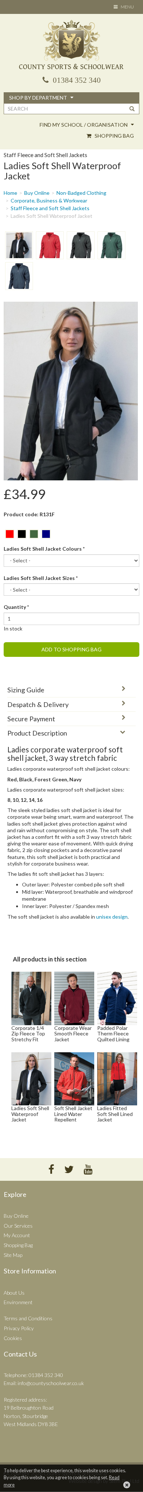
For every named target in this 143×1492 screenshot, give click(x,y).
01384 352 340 (76, 80)
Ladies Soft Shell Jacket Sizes (41, 578)
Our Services (18, 1226)
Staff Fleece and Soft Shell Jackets (50, 208)
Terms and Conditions (28, 1318)
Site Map (13, 1255)
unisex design (112, 917)
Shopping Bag (114, 136)
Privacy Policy (19, 1328)
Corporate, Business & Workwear (49, 200)
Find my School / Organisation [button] (84, 125)
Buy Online (37, 193)
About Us (14, 1293)
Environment (18, 1302)
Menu (125, 8)
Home (10, 193)
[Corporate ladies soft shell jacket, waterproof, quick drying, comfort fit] (19, 245)
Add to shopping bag (71, 649)
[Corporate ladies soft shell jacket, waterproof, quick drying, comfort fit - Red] (50, 245)
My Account (17, 1235)
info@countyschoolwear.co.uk (51, 1383)
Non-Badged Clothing (81, 193)
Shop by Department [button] (38, 97)
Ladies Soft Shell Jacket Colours (44, 549)
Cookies (13, 1338)
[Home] (71, 45)
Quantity (16, 607)
